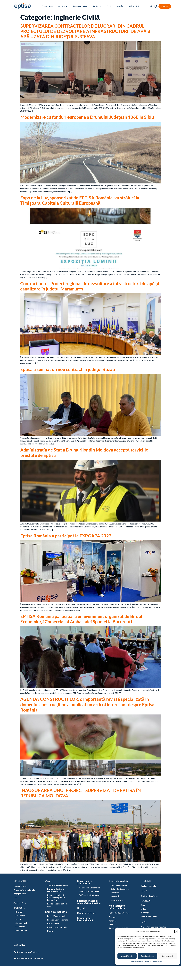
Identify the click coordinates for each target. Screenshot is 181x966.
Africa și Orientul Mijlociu (120, 928)
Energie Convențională (57, 920)
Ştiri (143, 905)
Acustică (115, 892)
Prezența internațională (24, 890)
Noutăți (120, 6)
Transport (19, 907)
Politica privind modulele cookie (28, 958)
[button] (176, 931)
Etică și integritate (149, 896)
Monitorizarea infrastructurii (117, 907)
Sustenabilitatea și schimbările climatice (88, 902)
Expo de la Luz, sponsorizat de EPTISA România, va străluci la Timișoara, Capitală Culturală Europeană (79, 200)
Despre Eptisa (20, 886)
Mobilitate (20, 926)
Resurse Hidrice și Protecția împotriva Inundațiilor (56, 897)
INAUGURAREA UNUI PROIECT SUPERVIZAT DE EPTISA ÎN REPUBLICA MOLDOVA (80, 793)
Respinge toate (147, 956)
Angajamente (20, 893)
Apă (47, 880)
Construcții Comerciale (89, 887)
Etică (109, 6)
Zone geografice (80, 6)
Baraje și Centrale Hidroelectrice (55, 890)
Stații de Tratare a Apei (57, 885)
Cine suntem (47, 6)
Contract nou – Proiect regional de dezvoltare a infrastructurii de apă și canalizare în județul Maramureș (89, 286)
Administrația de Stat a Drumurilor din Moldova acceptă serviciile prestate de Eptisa (84, 452)
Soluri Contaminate (120, 889)
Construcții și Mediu (120, 885)
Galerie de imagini (149, 916)
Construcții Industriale (89, 891)
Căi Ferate (20, 915)
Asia (111, 924)
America (112, 921)
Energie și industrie (56, 911)
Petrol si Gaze (53, 923)
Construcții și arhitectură (84, 882)
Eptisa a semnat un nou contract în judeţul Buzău (67, 369)
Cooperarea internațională (85, 919)
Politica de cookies (137, 962)
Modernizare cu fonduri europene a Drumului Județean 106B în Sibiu (87, 117)
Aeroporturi (21, 923)
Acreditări (115, 896)
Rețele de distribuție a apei (57, 905)
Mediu (50, 931)
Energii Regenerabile (56, 916)
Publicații (145, 912)
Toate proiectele (148, 886)
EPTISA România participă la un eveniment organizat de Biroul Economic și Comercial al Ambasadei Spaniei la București (81, 619)
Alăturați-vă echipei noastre (153, 927)
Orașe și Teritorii (86, 913)
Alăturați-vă (134, 6)
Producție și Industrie (57, 927)
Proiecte (97, 6)
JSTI (15, 897)
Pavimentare (21, 930)
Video (143, 909)
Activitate (62, 6)
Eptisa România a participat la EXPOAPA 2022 (65, 535)
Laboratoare (117, 900)
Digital (81, 908)
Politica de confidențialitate (153, 962)
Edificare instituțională (89, 895)
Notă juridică (19, 945)
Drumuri (19, 912)
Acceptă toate (127, 956)
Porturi (19, 919)
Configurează (167, 956)
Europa (112, 917)
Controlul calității (118, 880)
